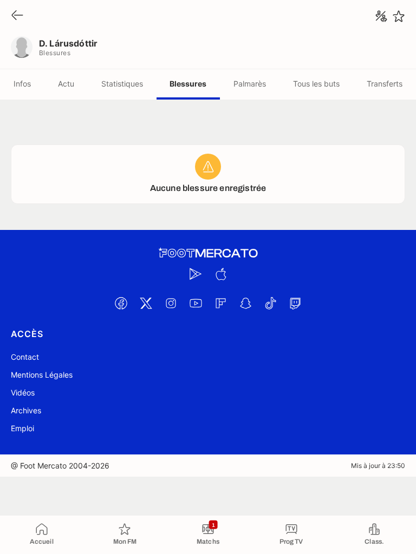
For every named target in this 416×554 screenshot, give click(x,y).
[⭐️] (398, 16)
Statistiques (122, 83)
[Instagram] (170, 303)
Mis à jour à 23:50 (378, 465)
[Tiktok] (270, 303)
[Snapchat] (245, 303)
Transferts (384, 83)
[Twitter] (146, 303)
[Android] (195, 274)
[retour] (17, 16)
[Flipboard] (220, 303)
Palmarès (249, 83)
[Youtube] (195, 303)
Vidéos (23, 392)
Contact (25, 356)
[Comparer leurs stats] (381, 16)
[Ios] (220, 274)
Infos (22, 83)
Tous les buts (316, 83)
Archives (26, 410)
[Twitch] (295, 303)
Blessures (188, 83)
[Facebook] (121, 303)
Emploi (22, 428)
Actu (66, 83)
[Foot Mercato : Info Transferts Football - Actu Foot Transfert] (208, 253)
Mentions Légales (42, 374)
